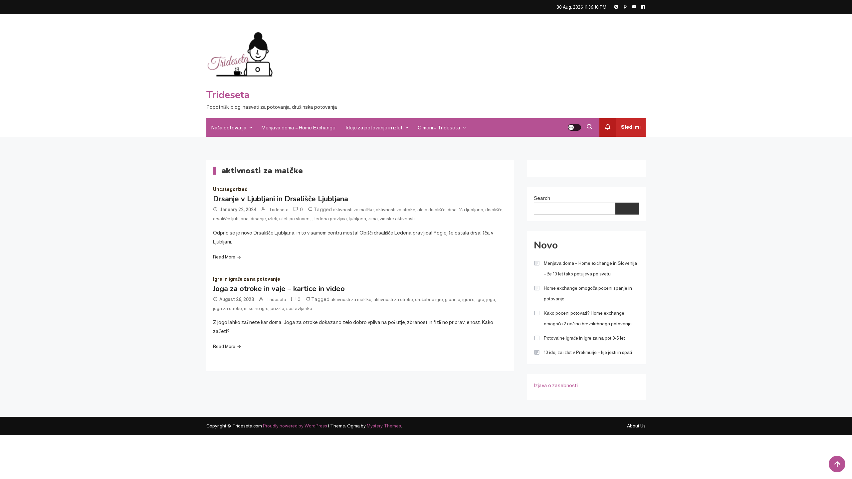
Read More (224, 256)
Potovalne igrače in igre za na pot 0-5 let (584, 338)
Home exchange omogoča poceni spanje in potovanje (588, 293)
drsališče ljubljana (231, 218)
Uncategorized (230, 189)
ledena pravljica (331, 218)
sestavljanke (299, 308)
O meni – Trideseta (439, 127)
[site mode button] (574, 127)
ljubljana (357, 218)
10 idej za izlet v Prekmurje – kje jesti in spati (588, 352)
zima (373, 218)
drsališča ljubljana (465, 209)
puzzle (277, 308)
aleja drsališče (431, 209)
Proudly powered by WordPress (295, 425)
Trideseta (228, 95)
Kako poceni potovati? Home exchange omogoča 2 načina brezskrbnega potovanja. (588, 318)
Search (542, 198)
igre (480, 299)
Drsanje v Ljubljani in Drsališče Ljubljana (280, 199)
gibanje (452, 299)
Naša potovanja (229, 127)
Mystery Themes (384, 425)
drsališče (494, 209)
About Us (636, 425)
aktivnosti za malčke (353, 209)
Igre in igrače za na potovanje (246, 279)
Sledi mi (631, 127)
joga (490, 299)
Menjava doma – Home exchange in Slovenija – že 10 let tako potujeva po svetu (590, 268)
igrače (468, 299)
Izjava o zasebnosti (556, 385)
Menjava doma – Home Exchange (298, 127)
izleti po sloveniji (296, 218)
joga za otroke (227, 308)
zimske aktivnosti (397, 218)
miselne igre (256, 308)
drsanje (258, 218)
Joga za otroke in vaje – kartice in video (279, 289)
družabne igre (429, 299)
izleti (272, 218)
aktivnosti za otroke (395, 209)
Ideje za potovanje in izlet (374, 127)
